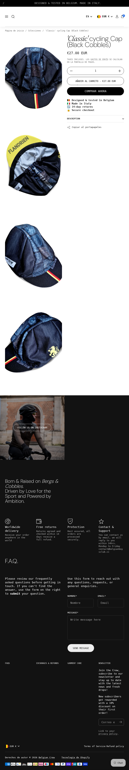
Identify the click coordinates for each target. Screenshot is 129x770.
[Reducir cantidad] (70, 71)
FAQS (7, 663)
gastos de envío (99, 59)
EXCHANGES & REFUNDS (47, 663)
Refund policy (115, 746)
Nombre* (72, 596)
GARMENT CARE (75, 663)
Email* (102, 596)
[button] (12, 16)
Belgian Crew (47, 757)
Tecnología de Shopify (75, 757)
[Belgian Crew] (64, 17)
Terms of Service (94, 746)
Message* (73, 613)
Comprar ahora (95, 91)
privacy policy (108, 734)
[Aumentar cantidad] (121, 71)
